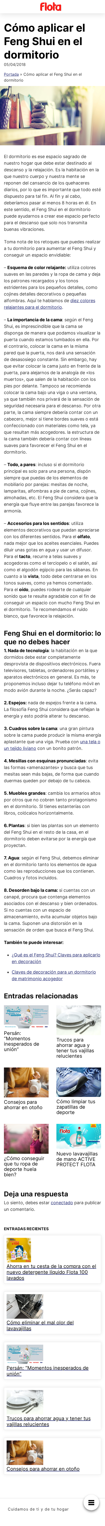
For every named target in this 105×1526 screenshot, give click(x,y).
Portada (11, 74)
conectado (62, 1202)
